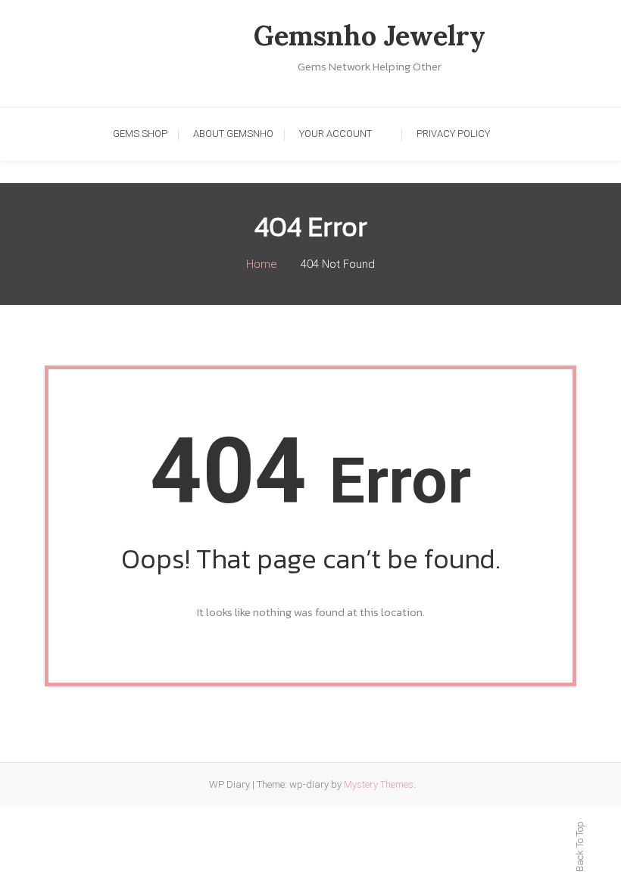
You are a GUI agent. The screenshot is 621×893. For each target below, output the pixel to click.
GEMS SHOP (140, 133)
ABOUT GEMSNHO (233, 133)
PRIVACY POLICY (453, 133)
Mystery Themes (378, 784)
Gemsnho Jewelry (369, 35)
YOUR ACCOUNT (335, 133)
